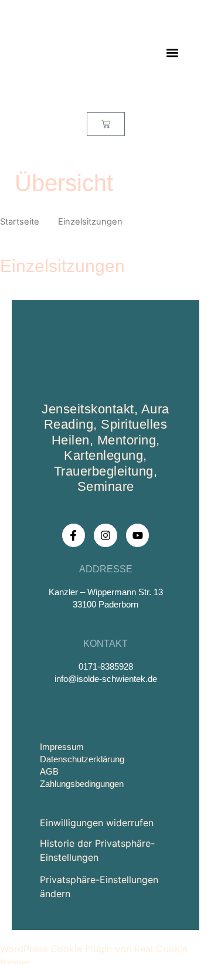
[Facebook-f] (74, 535)
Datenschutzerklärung (82, 759)
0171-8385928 (106, 666)
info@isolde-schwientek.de (106, 679)
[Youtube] (137, 535)
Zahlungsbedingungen (82, 784)
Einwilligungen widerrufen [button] (97, 823)
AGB (49, 771)
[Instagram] (105, 535)
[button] (172, 53)
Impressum (62, 747)
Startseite (19, 221)
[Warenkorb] (106, 124)
